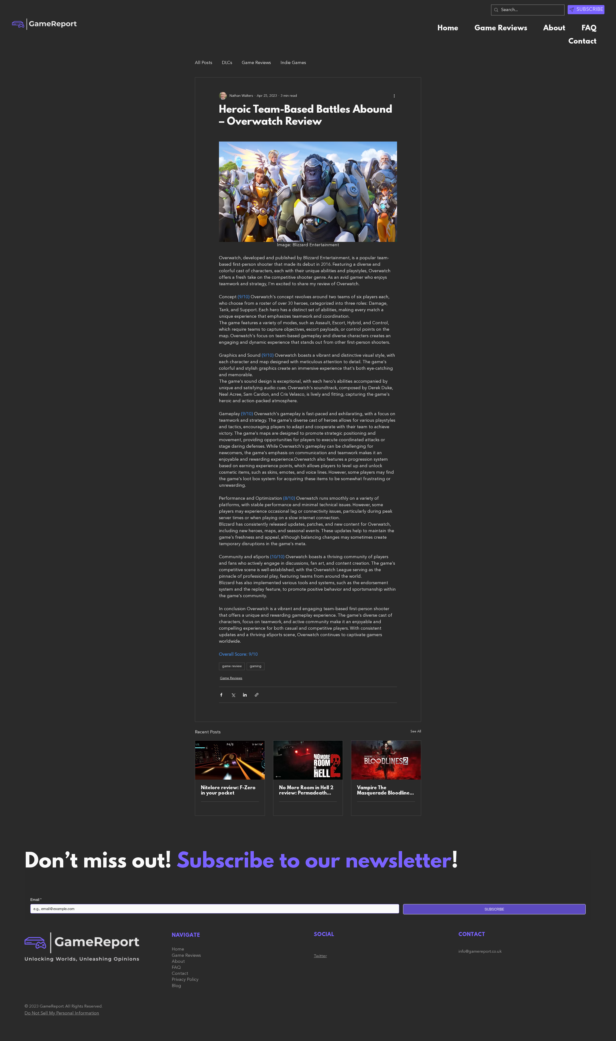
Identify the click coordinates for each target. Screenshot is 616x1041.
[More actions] (394, 96)
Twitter (320, 956)
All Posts (203, 63)
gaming (255, 666)
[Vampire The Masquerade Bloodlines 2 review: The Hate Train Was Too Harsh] (386, 760)
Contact (180, 973)
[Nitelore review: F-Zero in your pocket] (230, 760)
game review (232, 666)
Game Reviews (256, 63)
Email (36, 900)
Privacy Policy (185, 979)
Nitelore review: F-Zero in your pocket (228, 790)
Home (178, 949)
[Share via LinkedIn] (245, 694)
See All (416, 731)
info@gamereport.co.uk (480, 952)
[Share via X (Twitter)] (233, 694)
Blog (176, 986)
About (178, 961)
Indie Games (293, 63)
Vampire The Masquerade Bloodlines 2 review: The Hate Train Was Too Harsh (385, 790)
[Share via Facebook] (221, 694)
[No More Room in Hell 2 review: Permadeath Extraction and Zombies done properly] (308, 760)
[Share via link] (256, 694)
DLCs (227, 63)
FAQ (176, 967)
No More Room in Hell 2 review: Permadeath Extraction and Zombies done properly (306, 790)
